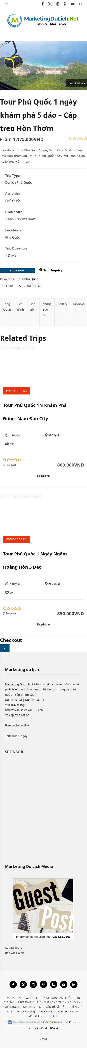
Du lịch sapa (13, 700)
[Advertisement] (43, 807)
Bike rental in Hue (17, 725)
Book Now (17, 270)
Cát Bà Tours (13, 947)
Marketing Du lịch (43, 1016)
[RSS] (53, 984)
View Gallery (76, 83)
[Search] (80, 4)
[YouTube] (63, 984)
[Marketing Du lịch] (43, 21)
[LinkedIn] (73, 984)
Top (45, 1039)
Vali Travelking (15, 705)
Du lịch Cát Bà (34, 700)
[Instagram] (33, 984)
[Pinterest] (43, 984)
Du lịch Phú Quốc (18, 182)
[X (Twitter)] (23, 984)
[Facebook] (13, 984)
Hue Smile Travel (45, 1027)
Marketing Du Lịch (17, 684)
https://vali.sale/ (16, 710)
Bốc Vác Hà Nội (15, 953)
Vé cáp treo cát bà (17, 715)
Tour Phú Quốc (27, 279)
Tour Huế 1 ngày (16, 736)
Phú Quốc (12, 201)
